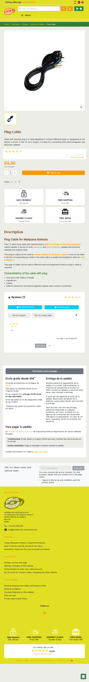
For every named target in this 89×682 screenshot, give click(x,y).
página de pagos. (40, 452)
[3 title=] (72, 297)
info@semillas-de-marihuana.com (22, 529)
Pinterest (19, 182)
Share (11, 182)
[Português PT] (78, 2)
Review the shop (62, 307)
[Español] (75, 2)
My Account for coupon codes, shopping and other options (30, 572)
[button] (70, 8)
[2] (10, 151)
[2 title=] (69, 297)
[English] (82, 2)
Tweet (15, 182)
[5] (20, 151)
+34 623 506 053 (15, 526)
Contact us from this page (15, 562)
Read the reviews (77, 157)
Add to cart (53, 172)
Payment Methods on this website (19, 592)
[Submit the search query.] (20, 8)
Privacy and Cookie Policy (15, 598)
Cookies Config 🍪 (65, 660)
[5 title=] (79, 297)
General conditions (12, 589)
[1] (6, 151)
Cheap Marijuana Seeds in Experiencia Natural (24, 543)
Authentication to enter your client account (23, 569)
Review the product (25, 307)
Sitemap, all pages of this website (18, 566)
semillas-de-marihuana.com (20, 431)
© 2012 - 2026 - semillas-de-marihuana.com (36, 660)
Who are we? (10, 595)
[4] (17, 151)
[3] (13, 151)
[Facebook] (44, 613)
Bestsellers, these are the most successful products (27, 549)
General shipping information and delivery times (25, 586)
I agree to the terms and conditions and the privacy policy (61, 481)
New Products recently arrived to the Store (23, 546)
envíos (8, 385)
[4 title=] (76, 297)
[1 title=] (65, 297)
